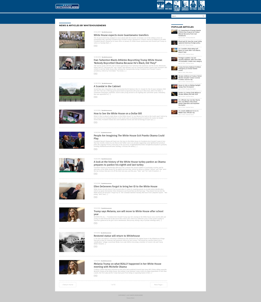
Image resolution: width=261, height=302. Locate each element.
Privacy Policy (130, 298)
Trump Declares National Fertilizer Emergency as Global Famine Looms (189, 68)
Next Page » (158, 285)
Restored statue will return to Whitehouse (117, 235)
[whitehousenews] (67, 9)
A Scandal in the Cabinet (107, 86)
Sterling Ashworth (190, 37)
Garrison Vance (190, 54)
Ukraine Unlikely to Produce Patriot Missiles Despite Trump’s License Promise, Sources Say (190, 77)
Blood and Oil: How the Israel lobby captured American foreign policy (190, 42)
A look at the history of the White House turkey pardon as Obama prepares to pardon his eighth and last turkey (130, 163)
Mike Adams (189, 72)
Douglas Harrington (191, 89)
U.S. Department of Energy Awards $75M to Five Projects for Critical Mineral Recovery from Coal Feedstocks (189, 33)
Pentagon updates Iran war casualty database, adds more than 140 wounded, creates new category (190, 59)
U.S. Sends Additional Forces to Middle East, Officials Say (188, 111)
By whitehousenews (107, 32)
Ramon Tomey (189, 45)
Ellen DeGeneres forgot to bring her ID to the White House (125, 186)
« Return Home (67, 285)
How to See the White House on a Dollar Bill (118, 113)
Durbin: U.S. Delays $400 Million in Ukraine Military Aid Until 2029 (189, 93)
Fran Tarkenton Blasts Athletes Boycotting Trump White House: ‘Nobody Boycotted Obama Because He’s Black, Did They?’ (128, 61)
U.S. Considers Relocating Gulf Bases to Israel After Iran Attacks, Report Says (189, 50)
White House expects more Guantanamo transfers (121, 35)
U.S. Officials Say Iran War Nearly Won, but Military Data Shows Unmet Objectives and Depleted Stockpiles (189, 102)
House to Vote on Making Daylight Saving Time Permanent (189, 86)
